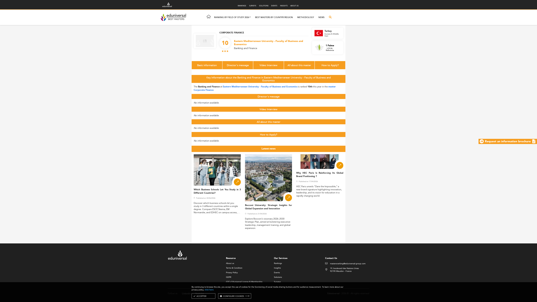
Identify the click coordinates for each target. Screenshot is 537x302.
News (321, 17)
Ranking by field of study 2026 (231, 17)
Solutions (278, 277)
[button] (250, 17)
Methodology (305, 17)
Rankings (278, 263)
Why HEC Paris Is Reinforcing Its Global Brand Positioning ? (319, 174)
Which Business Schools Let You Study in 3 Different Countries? (217, 191)
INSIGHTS (284, 5)
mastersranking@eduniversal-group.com (348, 263)
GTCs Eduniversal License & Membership (244, 281)
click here (209, 289)
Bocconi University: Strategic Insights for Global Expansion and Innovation (268, 207)
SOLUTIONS (263, 5)
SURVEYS (252, 5)
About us (230, 263)
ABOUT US (294, 5)
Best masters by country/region (274, 17)
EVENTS (274, 5)
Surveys (277, 281)
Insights (277, 268)
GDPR (228, 277)
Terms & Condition (234, 268)
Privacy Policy (232, 272)
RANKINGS (242, 5)
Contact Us (331, 258)
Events (277, 272)
